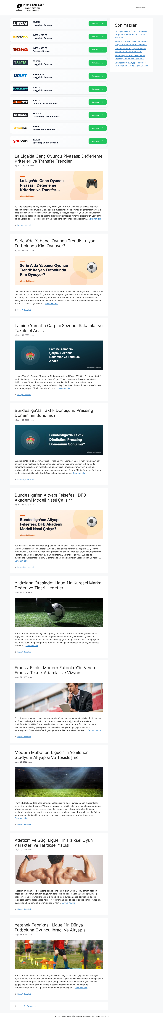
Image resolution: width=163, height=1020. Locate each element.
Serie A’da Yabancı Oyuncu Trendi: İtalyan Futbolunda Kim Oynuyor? (55, 243)
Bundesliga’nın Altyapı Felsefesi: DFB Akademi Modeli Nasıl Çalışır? (50, 498)
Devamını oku (95, 219)
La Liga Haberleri (24, 225)
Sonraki (32, 1006)
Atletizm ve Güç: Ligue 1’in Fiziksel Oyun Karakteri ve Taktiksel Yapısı (54, 843)
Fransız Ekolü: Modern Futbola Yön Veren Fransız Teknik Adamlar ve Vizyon (55, 670)
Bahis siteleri (140, 8)
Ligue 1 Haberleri (24, 652)
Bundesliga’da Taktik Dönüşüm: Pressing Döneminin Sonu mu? (54, 413)
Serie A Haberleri (24, 310)
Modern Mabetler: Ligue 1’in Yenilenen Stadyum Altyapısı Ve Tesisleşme (52, 755)
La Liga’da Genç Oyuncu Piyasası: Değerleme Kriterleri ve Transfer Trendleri (59, 159)
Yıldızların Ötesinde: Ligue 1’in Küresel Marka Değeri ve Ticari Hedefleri (58, 585)
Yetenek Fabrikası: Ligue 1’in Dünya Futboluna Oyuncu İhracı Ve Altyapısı (50, 927)
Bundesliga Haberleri (25, 479)
